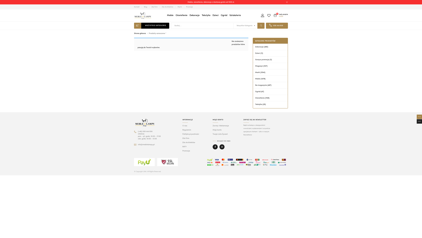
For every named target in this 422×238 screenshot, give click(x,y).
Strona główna (140, 33)
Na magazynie (261, 85)
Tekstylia (206, 15)
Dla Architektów (167, 7)
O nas (184, 126)
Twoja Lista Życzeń (220, 134)
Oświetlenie (181, 15)
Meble (170, 15)
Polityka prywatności (190, 134)
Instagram (222, 148)
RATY (184, 147)
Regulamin (186, 130)
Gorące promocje (262, 60)
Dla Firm (154, 7)
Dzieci (216, 15)
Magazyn (259, 66)
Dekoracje (195, 15)
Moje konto (217, 130)
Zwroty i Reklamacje (221, 126)
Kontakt (137, 7)
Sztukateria (235, 15)
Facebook (215, 148)
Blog (145, 7)
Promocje (189, 7)
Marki (180, 7)
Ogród (224, 15)
